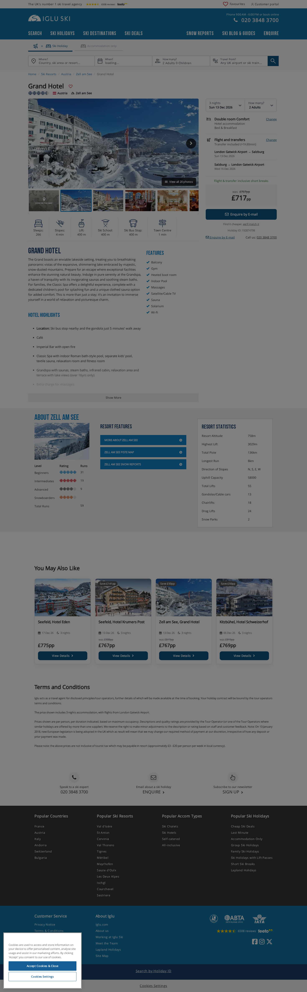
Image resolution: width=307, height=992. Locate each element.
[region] (42, 960)
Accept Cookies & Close (42, 966)
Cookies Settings (42, 976)
